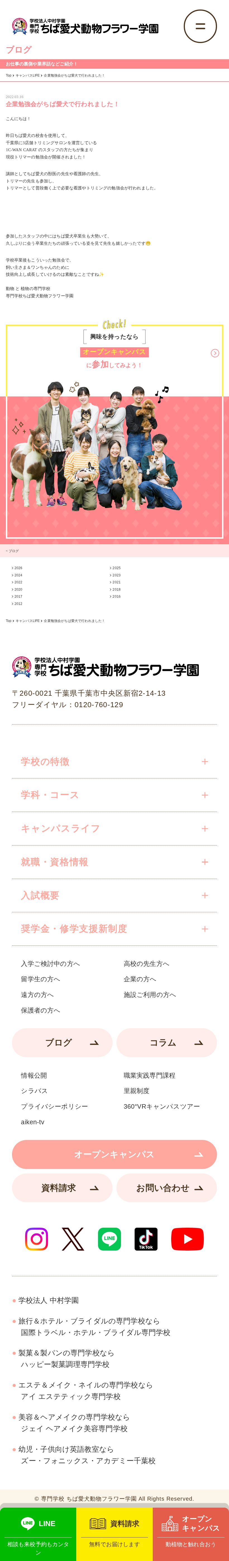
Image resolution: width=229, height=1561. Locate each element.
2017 (19, 596)
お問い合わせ (163, 1188)
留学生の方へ (40, 979)
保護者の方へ (40, 1010)
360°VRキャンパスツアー (162, 1106)
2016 (117, 596)
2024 (19, 575)
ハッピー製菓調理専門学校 (66, 1358)
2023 (117, 575)
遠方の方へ (37, 995)
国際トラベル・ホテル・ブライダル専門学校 (94, 1327)
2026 (19, 568)
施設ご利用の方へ (150, 995)
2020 (19, 589)
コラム (163, 1042)
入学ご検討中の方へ (50, 964)
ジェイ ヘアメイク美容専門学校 (74, 1423)
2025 (117, 568)
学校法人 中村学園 (48, 1300)
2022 (19, 582)
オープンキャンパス (114, 1154)
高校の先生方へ (147, 964)
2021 (117, 582)
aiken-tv (32, 1122)
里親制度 (137, 1091)
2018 (117, 589)
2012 (19, 604)
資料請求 (58, 1188)
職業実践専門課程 (149, 1075)
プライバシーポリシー (54, 1106)
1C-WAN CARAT (21, 150)
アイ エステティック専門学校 (85, 1391)
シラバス (34, 1091)
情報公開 (34, 1075)
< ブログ (12, 551)
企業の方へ (140, 979)
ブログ (58, 1042)
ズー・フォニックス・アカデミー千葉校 (87, 1455)
